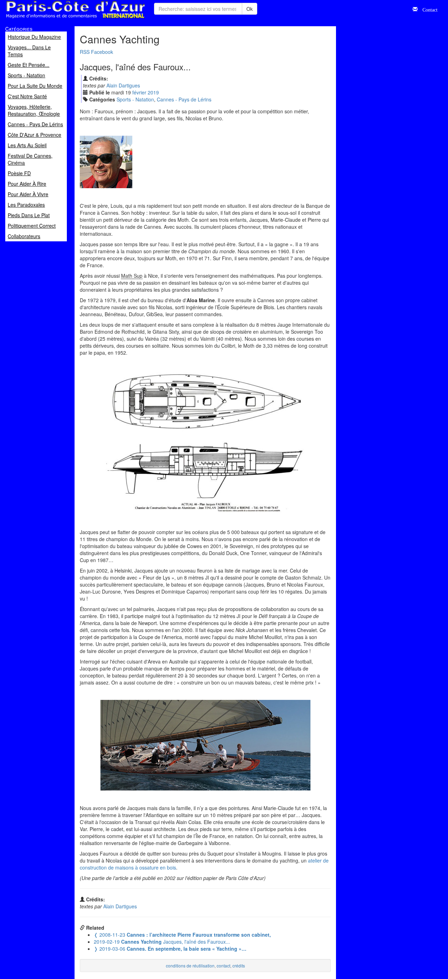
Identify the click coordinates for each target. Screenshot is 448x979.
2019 (153, 92)
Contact (428, 9)
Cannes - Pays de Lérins (184, 99)
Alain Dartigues (123, 85)
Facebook (102, 51)
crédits (238, 966)
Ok (249, 8)
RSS (85, 51)
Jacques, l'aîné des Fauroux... (162, 941)
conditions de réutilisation (190, 966)
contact (223, 966)
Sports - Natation (135, 99)
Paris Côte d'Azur (59, 18)
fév (139, 92)
